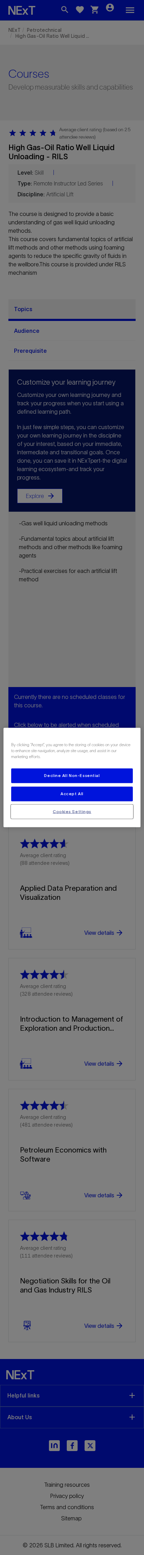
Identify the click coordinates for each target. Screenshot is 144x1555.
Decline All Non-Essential (72, 775)
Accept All (72, 793)
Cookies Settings (72, 811)
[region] (71, 777)
